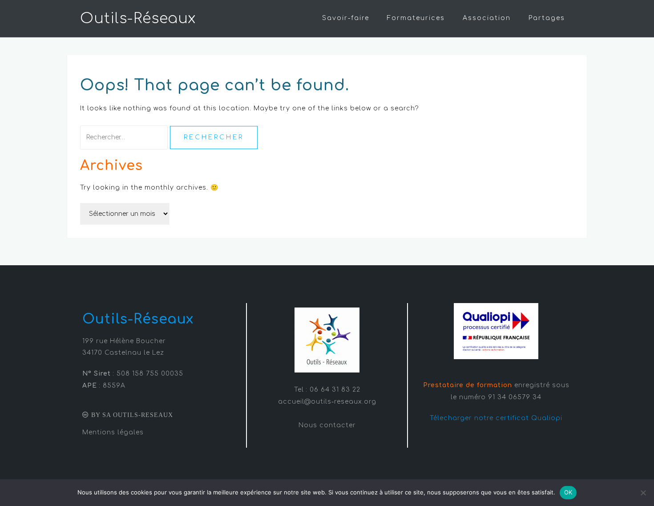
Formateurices (416, 18)
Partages (547, 18)
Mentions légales (113, 432)
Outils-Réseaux (138, 18)
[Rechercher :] (125, 137)
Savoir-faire (345, 18)
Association (487, 18)
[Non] (642, 492)
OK (568, 492)
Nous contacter (327, 425)
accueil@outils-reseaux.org (327, 401)
